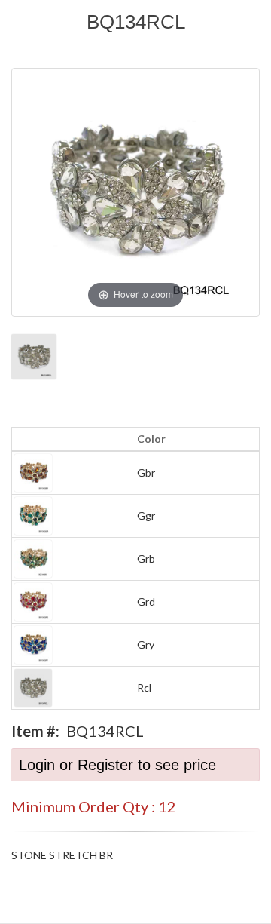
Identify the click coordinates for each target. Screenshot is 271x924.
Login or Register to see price (117, 765)
